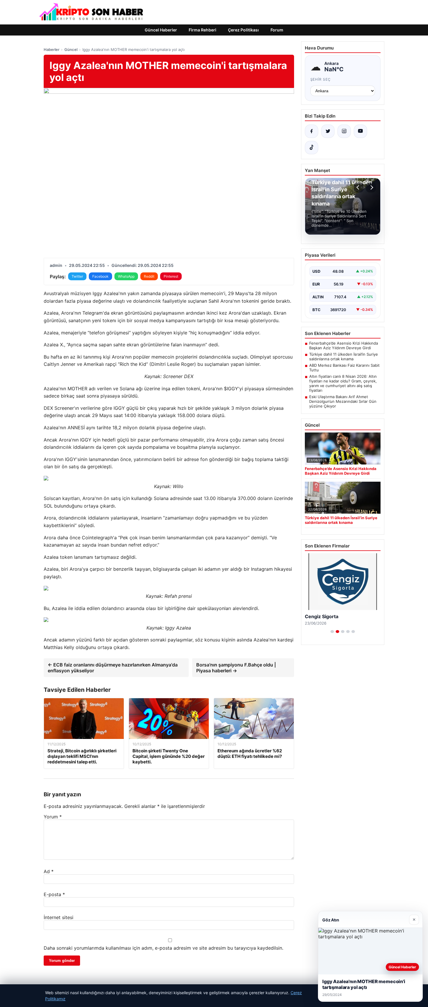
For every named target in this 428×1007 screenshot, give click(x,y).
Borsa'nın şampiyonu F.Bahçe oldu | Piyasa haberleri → (236, 667)
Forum (276, 29)
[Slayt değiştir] (332, 631)
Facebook (100, 276)
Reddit (149, 276)
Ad (49, 871)
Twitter (77, 276)
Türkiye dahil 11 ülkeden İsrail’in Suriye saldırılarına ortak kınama (343, 356)
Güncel (70, 49)
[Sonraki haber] (371, 187)
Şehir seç (320, 79)
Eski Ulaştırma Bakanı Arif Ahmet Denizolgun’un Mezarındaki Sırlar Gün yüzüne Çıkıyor (342, 401)
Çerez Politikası (243, 29)
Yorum (53, 817)
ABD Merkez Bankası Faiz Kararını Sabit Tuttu (344, 367)
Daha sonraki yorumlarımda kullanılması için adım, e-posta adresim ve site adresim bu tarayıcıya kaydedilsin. (163, 948)
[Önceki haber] (359, 187)
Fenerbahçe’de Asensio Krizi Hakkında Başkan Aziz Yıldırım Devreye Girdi (343, 345)
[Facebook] (311, 131)
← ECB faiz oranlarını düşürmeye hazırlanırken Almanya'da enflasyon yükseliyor (113, 667)
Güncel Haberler (161, 29)
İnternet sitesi (58, 917)
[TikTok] (311, 147)
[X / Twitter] (328, 131)
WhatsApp (126, 276)
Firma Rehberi (202, 29)
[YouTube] (360, 131)
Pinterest (171, 276)
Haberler (51, 49)
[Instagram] (344, 131)
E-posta (54, 894)
